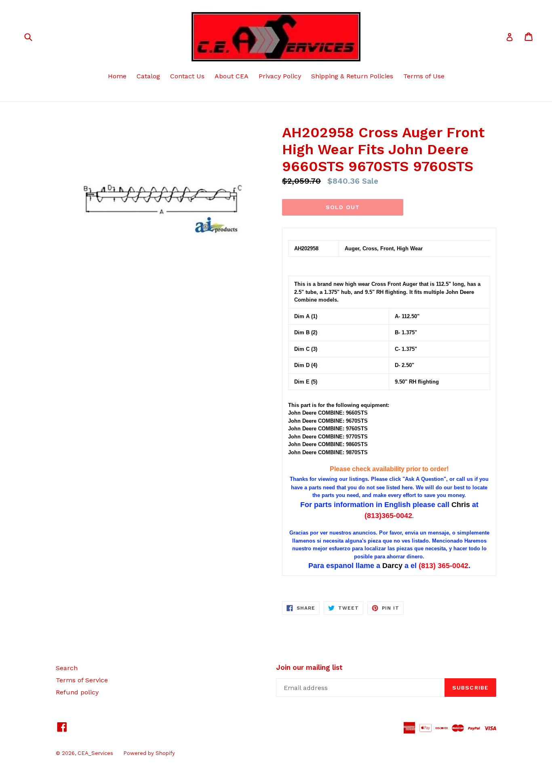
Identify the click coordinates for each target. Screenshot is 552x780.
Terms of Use (424, 76)
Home (117, 76)
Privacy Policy (280, 76)
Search (67, 668)
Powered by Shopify (149, 753)
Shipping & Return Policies (352, 76)
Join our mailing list (309, 667)
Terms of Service (82, 680)
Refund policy (77, 692)
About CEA (232, 76)
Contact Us (187, 76)
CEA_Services (95, 753)
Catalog (148, 76)
